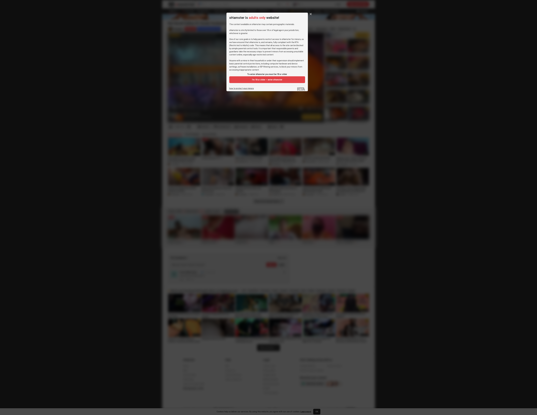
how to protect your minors (241, 88)
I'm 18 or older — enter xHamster (267, 80)
